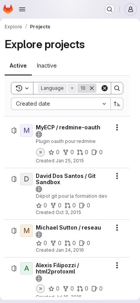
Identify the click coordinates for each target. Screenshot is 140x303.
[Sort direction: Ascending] (117, 104)
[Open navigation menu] (22, 9)
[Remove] (91, 88)
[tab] (18, 65)
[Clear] (104, 88)
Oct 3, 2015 (68, 212)
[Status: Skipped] (40, 152)
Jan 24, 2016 (70, 250)
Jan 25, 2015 (70, 161)
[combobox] (60, 104)
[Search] (117, 88)
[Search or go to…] (109, 9)
